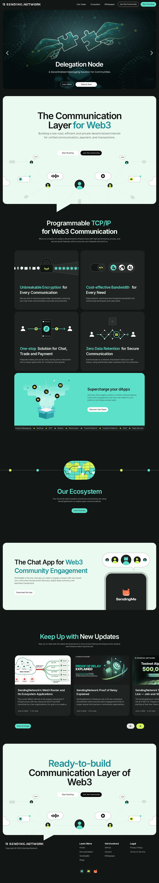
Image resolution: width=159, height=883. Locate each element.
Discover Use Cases (97, 409)
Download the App (24, 592)
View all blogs (23, 726)
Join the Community (128, 4)
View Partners (79, 510)
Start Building (148, 4)
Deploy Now (86, 84)
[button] (7, 53)
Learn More (67, 84)
